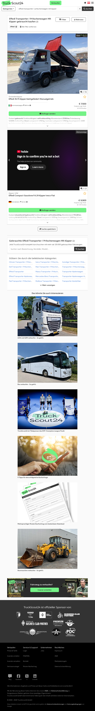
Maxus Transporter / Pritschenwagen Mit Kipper (55, 271)
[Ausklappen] (47, 126)
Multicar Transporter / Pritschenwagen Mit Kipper (55, 281)
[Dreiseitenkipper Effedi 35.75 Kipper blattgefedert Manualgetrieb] (47, 63)
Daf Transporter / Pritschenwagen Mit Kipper (27, 267)
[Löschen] (80, 9)
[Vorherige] (9, 63)
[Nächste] (86, 63)
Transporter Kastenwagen (72, 271)
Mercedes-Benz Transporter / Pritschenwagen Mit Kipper (59, 276)
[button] (92, 3)
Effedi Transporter (16, 271)
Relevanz (79, 19)
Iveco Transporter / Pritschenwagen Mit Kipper (54, 262)
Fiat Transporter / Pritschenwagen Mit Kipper (27, 281)
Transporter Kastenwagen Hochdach (77, 276)
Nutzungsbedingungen (74, 704)
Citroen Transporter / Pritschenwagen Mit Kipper (28, 262)
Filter (63, 19)
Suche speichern (48, 229)
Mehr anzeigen (48, 285)
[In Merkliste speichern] (84, 96)
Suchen (88, 9)
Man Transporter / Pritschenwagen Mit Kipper (54, 267)
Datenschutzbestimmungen (55, 704)
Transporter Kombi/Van (71, 281)
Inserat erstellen (45, 590)
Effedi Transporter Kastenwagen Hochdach (26, 276)
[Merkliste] (85, 3)
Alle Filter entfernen (28, 27)
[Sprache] (88, 3)
